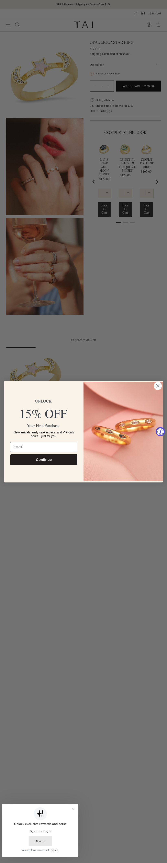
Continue (44, 460)
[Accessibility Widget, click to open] (160, 431)
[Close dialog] (157, 385)
